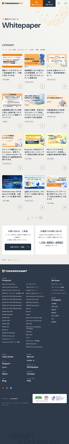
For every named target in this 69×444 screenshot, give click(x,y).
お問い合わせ (31, 373)
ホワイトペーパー (23, 50)
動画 (37, 50)
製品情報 (6, 279)
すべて (5, 50)
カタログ (31, 50)
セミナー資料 (12, 50)
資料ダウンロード (32, 366)
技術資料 (42, 50)
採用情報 (30, 356)
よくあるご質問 (30, 380)
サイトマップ (5, 398)
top (3, 260)
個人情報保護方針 (14, 398)
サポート (6, 363)
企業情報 (56, 299)
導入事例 (7, 356)
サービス (55, 279)
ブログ (4, 380)
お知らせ (4, 373)
